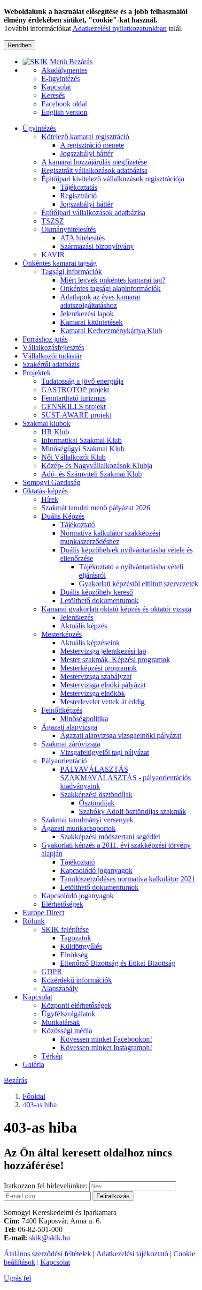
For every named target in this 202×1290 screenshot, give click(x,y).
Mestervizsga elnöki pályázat (103, 685)
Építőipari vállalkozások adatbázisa (93, 212)
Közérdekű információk (76, 980)
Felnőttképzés (61, 710)
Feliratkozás (113, 1196)
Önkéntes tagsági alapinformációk (110, 288)
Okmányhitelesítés (68, 229)
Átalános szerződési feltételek (47, 1254)
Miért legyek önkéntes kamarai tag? (112, 280)
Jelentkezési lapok (87, 314)
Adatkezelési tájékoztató (132, 1254)
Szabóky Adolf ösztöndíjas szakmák (132, 811)
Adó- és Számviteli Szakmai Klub (91, 474)
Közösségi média (66, 1031)
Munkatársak (60, 1022)
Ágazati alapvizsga (69, 727)
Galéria (33, 1064)
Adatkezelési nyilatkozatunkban (119, 28)
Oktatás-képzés (45, 491)
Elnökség (74, 955)
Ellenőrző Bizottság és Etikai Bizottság (117, 963)
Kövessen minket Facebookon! (106, 1039)
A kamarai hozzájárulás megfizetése (94, 162)
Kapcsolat (37, 997)
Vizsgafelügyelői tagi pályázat (104, 752)
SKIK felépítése (65, 929)
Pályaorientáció (64, 761)
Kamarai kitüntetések (91, 322)
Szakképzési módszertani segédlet (110, 837)
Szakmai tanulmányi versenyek (87, 820)
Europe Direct (43, 913)
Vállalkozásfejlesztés (53, 347)
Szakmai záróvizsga (70, 744)
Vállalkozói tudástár (52, 356)
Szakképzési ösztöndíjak (96, 794)
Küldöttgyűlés (81, 946)
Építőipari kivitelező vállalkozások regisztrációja (112, 179)
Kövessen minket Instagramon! (106, 1047)
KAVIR (53, 255)
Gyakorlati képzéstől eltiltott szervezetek (138, 584)
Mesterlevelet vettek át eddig (102, 702)
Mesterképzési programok (98, 668)
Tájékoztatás (78, 187)
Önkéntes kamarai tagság (60, 263)
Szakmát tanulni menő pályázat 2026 (95, 508)
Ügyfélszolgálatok (68, 1014)
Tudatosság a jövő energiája (82, 381)
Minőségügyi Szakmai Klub (82, 449)
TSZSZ (52, 221)
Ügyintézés (39, 128)
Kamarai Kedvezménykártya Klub (111, 331)
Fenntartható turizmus (73, 398)
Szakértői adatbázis (51, 364)
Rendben (19, 45)
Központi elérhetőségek (76, 1005)
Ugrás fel (17, 1278)
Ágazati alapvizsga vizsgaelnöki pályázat (120, 735)
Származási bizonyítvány (97, 246)
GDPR (51, 972)
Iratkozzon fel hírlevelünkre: (45, 1186)
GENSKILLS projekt (73, 406)
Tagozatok (75, 938)
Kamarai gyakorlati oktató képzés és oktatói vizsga (116, 609)
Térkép (51, 1056)
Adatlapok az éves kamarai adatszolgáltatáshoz (100, 301)
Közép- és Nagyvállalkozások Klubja (96, 466)
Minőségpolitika (84, 719)
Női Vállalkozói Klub (73, 457)
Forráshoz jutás (45, 339)
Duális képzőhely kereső (96, 592)
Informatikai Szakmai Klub (81, 440)
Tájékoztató (77, 525)
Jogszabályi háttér (86, 153)
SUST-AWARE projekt (76, 415)
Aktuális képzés (83, 626)
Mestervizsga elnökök (92, 693)
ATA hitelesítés (82, 238)
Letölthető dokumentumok (99, 600)
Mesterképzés (61, 634)
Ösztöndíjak (97, 803)
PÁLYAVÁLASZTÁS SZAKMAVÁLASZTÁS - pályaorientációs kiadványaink (125, 777)
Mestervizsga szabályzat (96, 676)
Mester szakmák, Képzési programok (115, 660)
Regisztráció (78, 196)
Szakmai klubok (46, 423)
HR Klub (55, 432)
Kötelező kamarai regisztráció (85, 137)
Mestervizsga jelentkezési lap (103, 651)
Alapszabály (59, 988)
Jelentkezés (76, 617)
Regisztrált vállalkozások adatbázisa (94, 170)
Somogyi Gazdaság (51, 482)
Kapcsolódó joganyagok (96, 870)
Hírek (49, 499)
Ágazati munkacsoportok (78, 828)
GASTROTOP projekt (75, 390)
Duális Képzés (63, 516)
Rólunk (34, 921)
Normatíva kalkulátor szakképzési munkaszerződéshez (110, 537)
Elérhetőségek (62, 904)
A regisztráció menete (92, 145)
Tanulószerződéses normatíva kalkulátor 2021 (127, 879)
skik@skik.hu (49, 1238)
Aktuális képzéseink (90, 643)
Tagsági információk (71, 272)
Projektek (37, 373)
